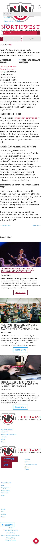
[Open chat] (36, 541)
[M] (39, 5)
